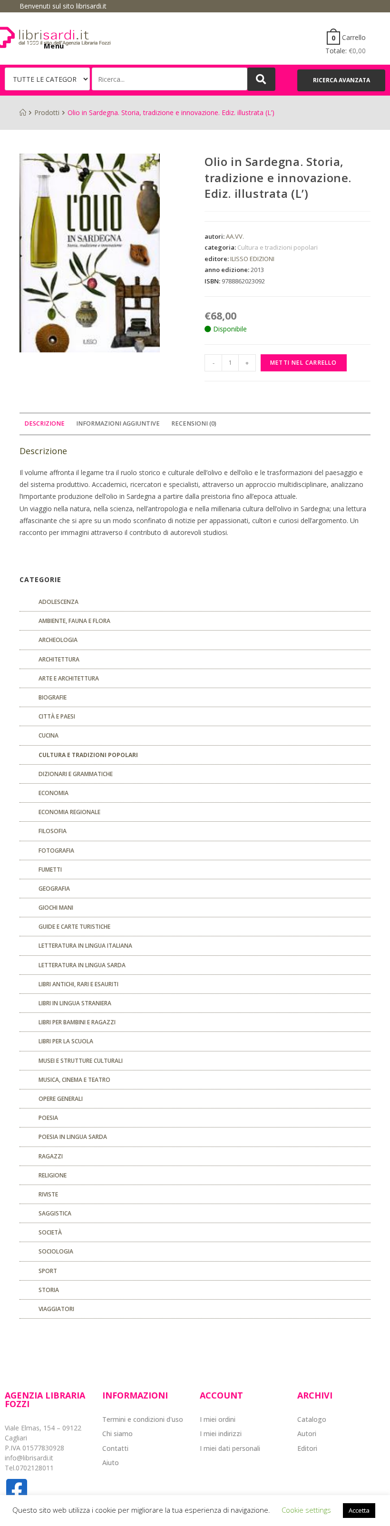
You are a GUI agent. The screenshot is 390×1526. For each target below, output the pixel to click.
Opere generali (61, 1099)
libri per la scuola (66, 1041)
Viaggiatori (56, 1309)
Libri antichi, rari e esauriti (78, 984)
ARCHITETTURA (59, 659)
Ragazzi (51, 1156)
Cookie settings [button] (306, 1510)
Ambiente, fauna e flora (74, 621)
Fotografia (56, 850)
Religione (53, 1175)
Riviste (48, 1194)
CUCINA (48, 735)
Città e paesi (57, 716)
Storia (49, 1290)
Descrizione (44, 423)
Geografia (54, 888)
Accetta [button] (359, 1510)
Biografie (53, 697)
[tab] (44, 424)
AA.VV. (235, 236)
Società (50, 1232)
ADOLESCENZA (58, 602)
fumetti (50, 869)
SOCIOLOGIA (56, 1251)
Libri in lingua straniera (75, 1003)
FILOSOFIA (53, 831)
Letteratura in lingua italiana (85, 946)
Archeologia (58, 640)
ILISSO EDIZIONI (252, 258)
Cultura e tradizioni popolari (277, 247)
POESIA (48, 1118)
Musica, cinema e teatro (74, 1080)
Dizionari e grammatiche (76, 774)
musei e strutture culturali (81, 1061)
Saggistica (55, 1213)
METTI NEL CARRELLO (303, 363)
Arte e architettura (69, 678)
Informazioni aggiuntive (118, 423)
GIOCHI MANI (56, 908)
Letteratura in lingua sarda (82, 965)
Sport (48, 1271)
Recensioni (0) (193, 423)
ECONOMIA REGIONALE (69, 812)
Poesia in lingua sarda (73, 1137)
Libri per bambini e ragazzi (77, 1022)
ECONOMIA (53, 793)
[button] (341, 80)
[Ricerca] (169, 79)
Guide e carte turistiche (74, 927)
